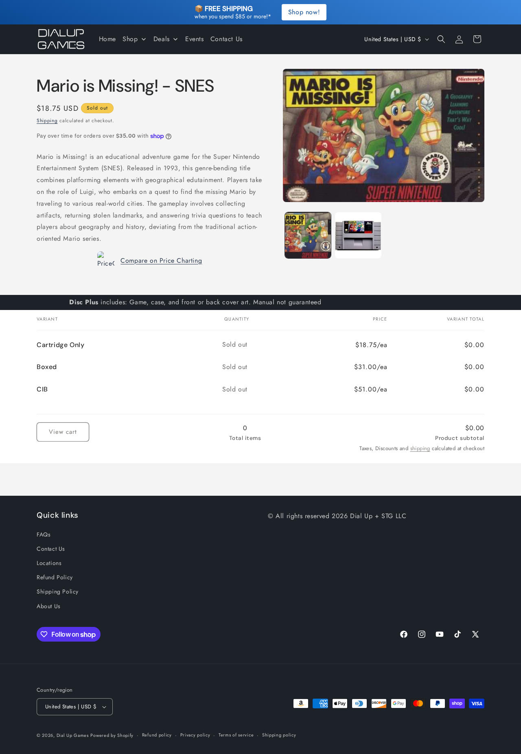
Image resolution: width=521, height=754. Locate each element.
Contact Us (51, 548)
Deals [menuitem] (161, 39)
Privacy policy (195, 735)
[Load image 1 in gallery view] (308, 235)
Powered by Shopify (112, 735)
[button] (441, 39)
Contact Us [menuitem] (226, 39)
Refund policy (157, 735)
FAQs (43, 534)
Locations (49, 562)
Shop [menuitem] (130, 39)
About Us (49, 606)
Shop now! (304, 12)
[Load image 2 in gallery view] (358, 235)
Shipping (47, 120)
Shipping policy (279, 735)
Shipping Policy (58, 591)
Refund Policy (55, 577)
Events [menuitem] (194, 39)
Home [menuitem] (107, 39)
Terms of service (236, 735)
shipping (420, 448)
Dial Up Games (73, 735)
